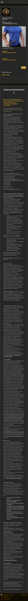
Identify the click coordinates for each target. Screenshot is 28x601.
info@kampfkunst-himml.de (10, 560)
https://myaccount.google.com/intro (15, 436)
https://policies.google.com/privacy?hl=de (13, 431)
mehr (23, 67)
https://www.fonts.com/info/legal (14, 478)
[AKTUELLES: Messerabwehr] (14, 36)
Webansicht (24, 594)
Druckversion (5, 594)
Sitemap (12, 594)
